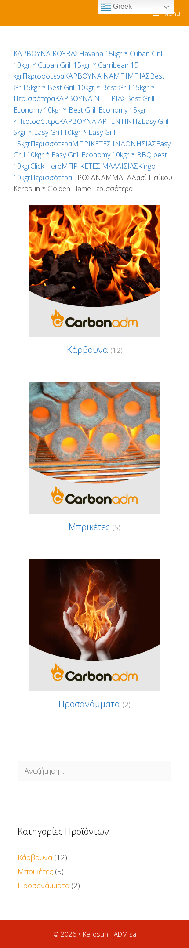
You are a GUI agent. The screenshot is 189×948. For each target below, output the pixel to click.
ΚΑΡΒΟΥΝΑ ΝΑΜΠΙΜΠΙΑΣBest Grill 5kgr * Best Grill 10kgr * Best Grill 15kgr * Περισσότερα (88, 87)
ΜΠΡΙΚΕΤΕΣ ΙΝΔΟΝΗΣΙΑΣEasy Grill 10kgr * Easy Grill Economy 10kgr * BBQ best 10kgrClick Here (92, 155)
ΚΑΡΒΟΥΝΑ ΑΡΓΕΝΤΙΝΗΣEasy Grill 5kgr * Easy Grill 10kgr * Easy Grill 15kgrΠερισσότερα (91, 132)
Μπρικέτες (35, 871)
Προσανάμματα (43, 885)
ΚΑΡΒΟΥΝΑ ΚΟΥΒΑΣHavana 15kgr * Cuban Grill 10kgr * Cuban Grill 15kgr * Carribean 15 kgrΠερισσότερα (88, 65)
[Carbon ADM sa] (7, 13)
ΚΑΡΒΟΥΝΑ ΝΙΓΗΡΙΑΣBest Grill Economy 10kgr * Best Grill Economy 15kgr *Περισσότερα (83, 110)
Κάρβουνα (35, 857)
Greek (121, 6)
